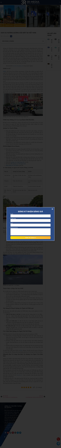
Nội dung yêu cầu (14, 227)
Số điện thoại (13, 218)
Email (11, 223)
